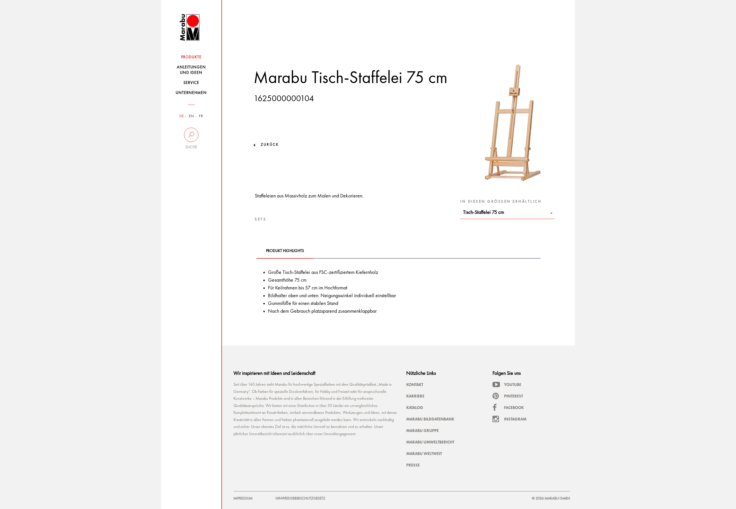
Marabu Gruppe (422, 430)
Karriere (415, 396)
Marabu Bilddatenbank (430, 419)
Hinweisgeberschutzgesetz (300, 498)
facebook (514, 408)
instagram (515, 419)
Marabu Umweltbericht (430, 442)
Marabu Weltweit (424, 453)
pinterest (513, 396)
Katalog (414, 407)
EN (191, 116)
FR (201, 116)
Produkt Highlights (285, 251)
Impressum (242, 498)
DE (181, 116)
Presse (413, 465)
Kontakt (414, 384)
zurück (270, 145)
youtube (512, 385)
